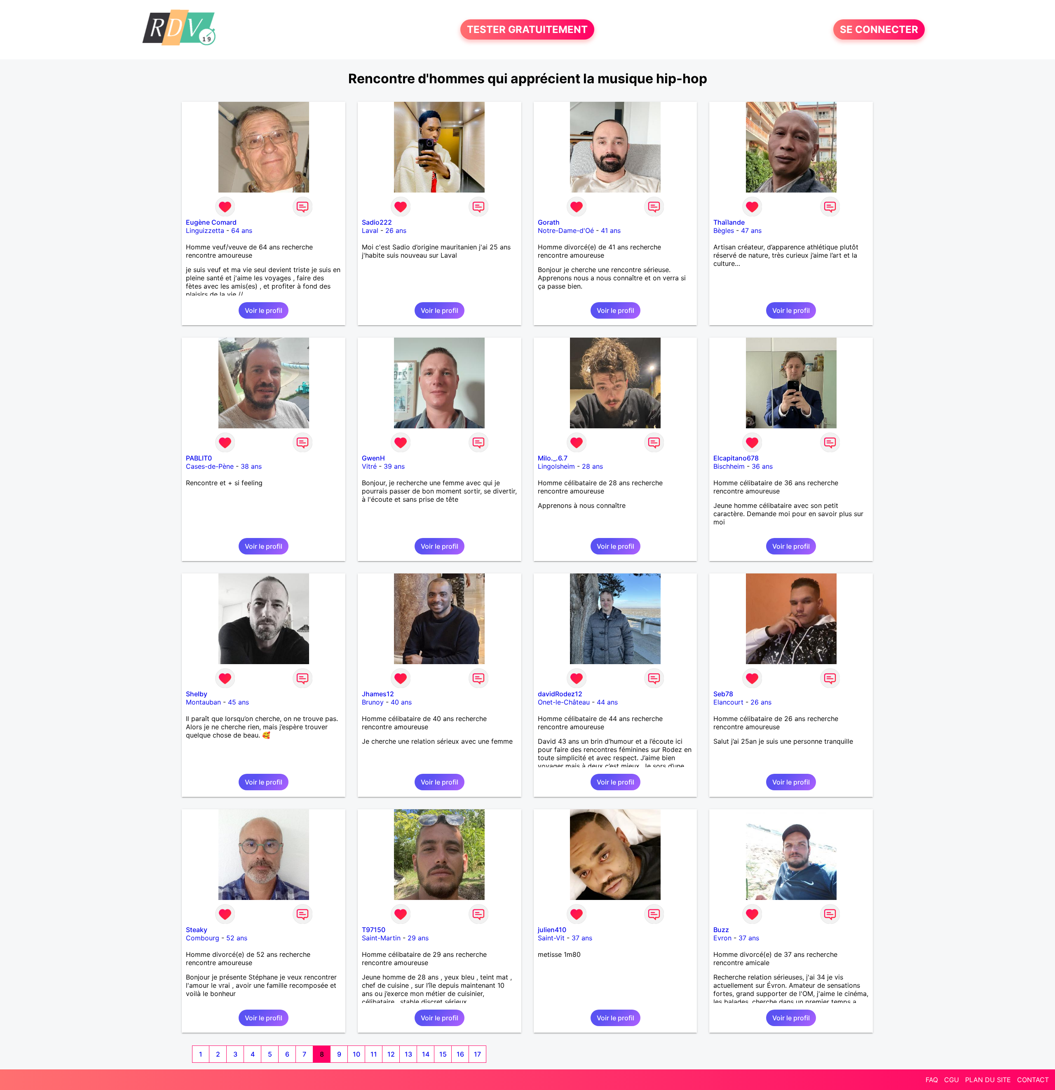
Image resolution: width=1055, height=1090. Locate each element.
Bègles (723, 230)
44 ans (607, 702)
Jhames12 (378, 694)
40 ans (401, 702)
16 (460, 1054)
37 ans (582, 938)
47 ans (751, 230)
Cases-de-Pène (210, 466)
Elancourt (728, 702)
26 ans (395, 230)
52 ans (236, 938)
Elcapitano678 (736, 458)
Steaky (196, 930)
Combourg (202, 938)
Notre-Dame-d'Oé (566, 230)
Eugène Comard (211, 222)
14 (425, 1054)
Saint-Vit (551, 938)
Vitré (369, 466)
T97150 (373, 930)
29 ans (418, 938)
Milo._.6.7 (552, 458)
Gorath (549, 222)
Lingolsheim (556, 466)
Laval (370, 230)
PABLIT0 (199, 458)
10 (356, 1054)
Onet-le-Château (564, 702)
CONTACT (1033, 1080)
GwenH (373, 458)
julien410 (552, 930)
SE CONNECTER (879, 29)
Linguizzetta (205, 230)
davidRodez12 (560, 694)
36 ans (762, 466)
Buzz (721, 930)
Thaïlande (729, 222)
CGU (951, 1080)
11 (373, 1054)
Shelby (196, 694)
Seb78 (723, 694)
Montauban (203, 702)
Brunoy (373, 702)
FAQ (932, 1080)
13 (408, 1054)
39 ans (394, 466)
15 (443, 1054)
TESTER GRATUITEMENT (527, 29)
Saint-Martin (381, 938)
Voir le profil (263, 310)
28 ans (592, 466)
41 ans (611, 230)
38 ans (251, 466)
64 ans (241, 230)
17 (477, 1054)
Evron (722, 938)
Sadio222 (377, 222)
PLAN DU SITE (988, 1080)
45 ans (238, 702)
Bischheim (729, 466)
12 (391, 1054)
